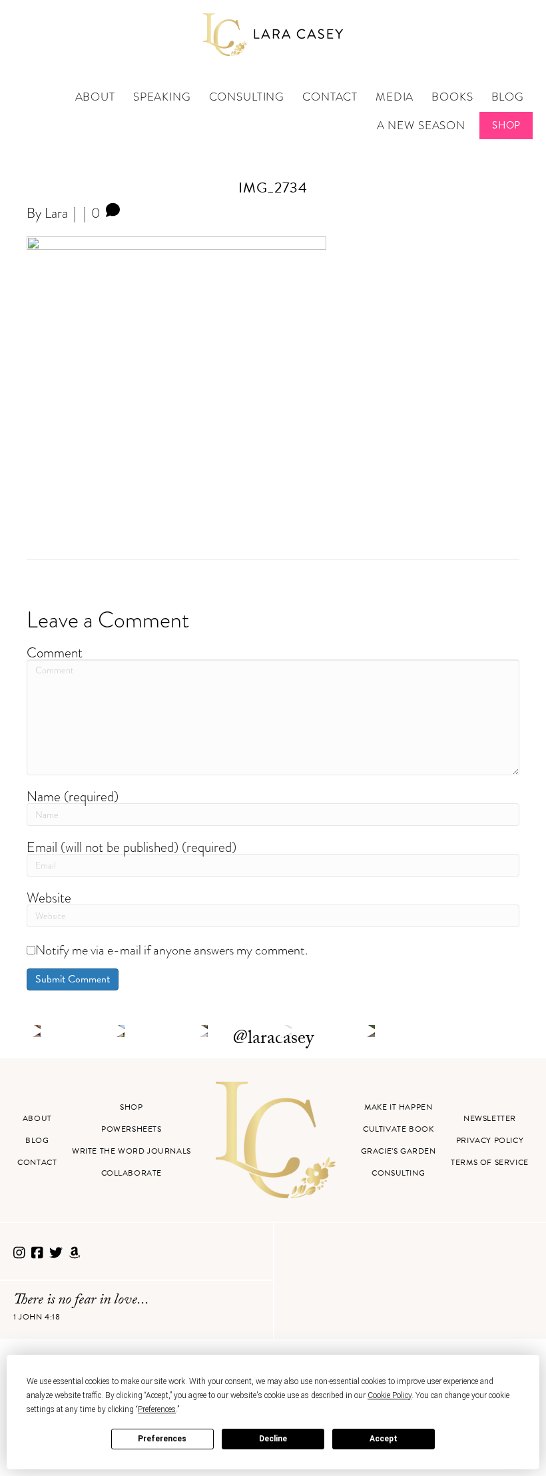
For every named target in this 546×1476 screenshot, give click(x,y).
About (95, 97)
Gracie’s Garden (398, 1151)
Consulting (247, 97)
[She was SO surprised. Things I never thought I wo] (202, 1031)
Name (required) (73, 796)
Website (49, 898)
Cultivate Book (398, 1129)
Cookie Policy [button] (389, 1395)
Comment (55, 652)
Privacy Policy (489, 1140)
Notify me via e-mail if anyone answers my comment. (171, 949)
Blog (507, 97)
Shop (506, 125)
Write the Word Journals (131, 1151)
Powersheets (131, 1129)
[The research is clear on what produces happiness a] (370, 1031)
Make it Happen (398, 1107)
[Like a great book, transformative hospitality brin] (286, 1031)
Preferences (162, 1438)
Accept (384, 1438)
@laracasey (273, 1039)
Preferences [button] (157, 1409)
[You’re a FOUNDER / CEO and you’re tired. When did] (35, 1031)
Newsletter (489, 1118)
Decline (273, 1438)
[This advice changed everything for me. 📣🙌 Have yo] (119, 1031)
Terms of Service (490, 1162)
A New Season (421, 125)
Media (394, 97)
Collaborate (131, 1173)
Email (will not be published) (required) (131, 847)
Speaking (162, 97)
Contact (330, 97)
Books (452, 97)
